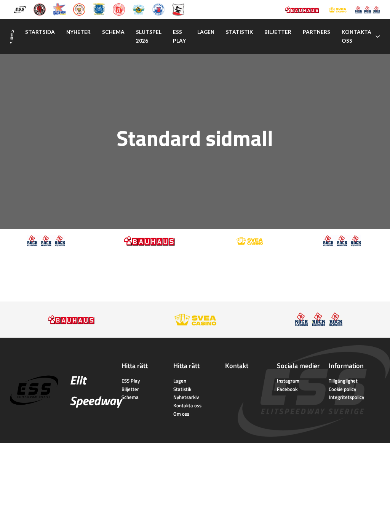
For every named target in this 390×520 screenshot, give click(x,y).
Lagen (205, 32)
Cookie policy (342, 389)
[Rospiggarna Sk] (119, 9)
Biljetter (277, 32)
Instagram (288, 380)
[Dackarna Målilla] (59, 9)
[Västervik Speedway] (139, 9)
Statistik (239, 32)
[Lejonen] (79, 9)
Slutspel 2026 (148, 36)
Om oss (181, 414)
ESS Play (130, 380)
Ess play (179, 36)
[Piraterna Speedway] (99, 9)
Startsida (40, 32)
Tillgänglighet (343, 380)
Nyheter (78, 32)
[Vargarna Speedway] (158, 9)
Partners (316, 32)
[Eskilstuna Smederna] (178, 9)
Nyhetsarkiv (186, 397)
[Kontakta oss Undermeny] (377, 36)
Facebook (287, 389)
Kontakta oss (356, 36)
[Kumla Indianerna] (40, 9)
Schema (113, 32)
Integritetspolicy (346, 397)
